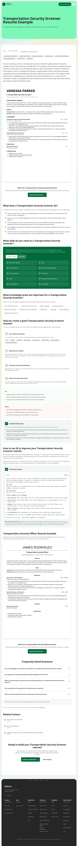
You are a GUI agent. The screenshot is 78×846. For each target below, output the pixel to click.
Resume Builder (8, 802)
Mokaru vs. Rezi (43, 802)
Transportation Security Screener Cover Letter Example (36, 702)
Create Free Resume (65, 4)
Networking (65, 820)
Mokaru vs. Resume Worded (44, 824)
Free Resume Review (9, 813)
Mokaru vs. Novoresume (42, 828)
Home (4, 51)
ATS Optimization (66, 816)
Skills (64, 831)
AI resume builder (38, 523)
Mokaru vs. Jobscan (44, 813)
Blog (29, 802)
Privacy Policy (54, 813)
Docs (29, 820)
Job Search (65, 805)
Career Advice (66, 802)
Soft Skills (21, 256)
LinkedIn (65, 824)
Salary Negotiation (67, 827)
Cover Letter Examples (33, 809)
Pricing (52, 809)
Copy (66, 475)
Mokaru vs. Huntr (43, 809)
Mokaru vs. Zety (43, 816)
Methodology (31, 816)
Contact (53, 805)
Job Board (18, 802)
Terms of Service (55, 816)
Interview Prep (66, 813)
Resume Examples (13, 51)
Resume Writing (66, 809)
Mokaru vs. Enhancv (44, 831)
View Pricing (47, 759)
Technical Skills (11, 256)
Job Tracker (7, 805)
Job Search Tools (19, 805)
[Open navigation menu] (73, 4)
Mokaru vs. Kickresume (45, 820)
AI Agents (30, 813)
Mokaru (8, 786)
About (52, 802)
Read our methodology (40, 707)
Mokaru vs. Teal (43, 805)
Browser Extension (8, 809)
